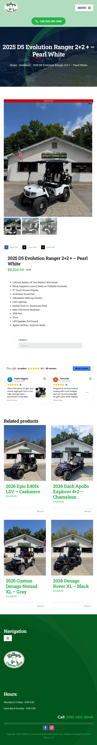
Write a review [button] (81, 368)
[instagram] (51, 727)
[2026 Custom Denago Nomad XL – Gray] (25, 548)
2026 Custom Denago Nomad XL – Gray (21, 586)
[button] (90, 101)
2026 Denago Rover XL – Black (71, 583)
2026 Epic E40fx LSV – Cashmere (23, 488)
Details (41, 511)
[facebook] (45, 727)
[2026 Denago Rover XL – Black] (72, 548)
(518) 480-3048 (79, 717)
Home (13, 65)
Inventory (25, 65)
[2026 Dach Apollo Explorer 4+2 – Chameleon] (72, 453)
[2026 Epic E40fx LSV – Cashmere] (25, 453)
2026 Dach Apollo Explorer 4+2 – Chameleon (71, 491)
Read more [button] (11, 400)
